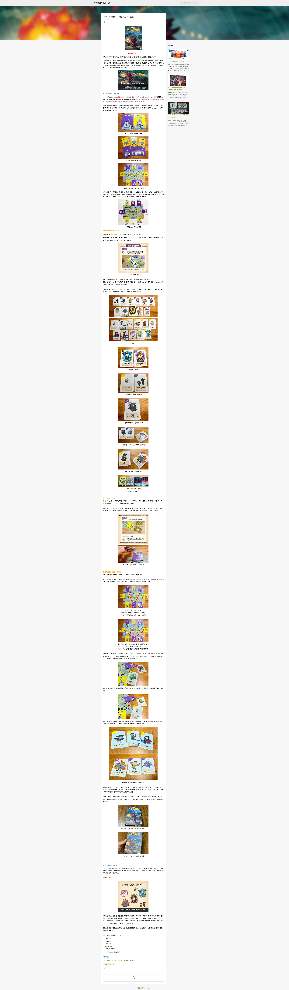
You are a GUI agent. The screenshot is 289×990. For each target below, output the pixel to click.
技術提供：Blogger (145, 988)
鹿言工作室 (138, 60)
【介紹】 (105, 964)
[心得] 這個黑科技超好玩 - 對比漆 (176, 61)
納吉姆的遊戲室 (101, 3)
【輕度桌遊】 (111, 964)
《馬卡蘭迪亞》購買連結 (109, 952)
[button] (104, 22)
